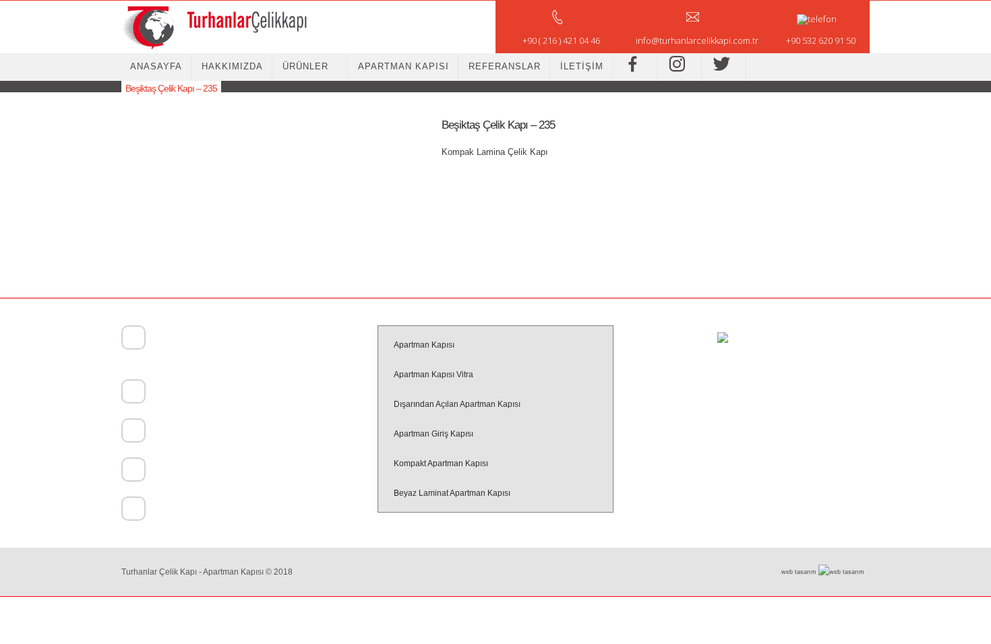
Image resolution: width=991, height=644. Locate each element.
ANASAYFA (156, 66)
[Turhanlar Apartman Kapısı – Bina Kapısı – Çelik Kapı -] (214, 27)
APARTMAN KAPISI (403, 66)
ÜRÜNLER (305, 66)
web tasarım (799, 572)
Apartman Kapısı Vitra (433, 374)
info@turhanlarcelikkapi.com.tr (203, 510)
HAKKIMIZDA (232, 66)
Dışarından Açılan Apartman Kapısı (457, 404)
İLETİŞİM (581, 66)
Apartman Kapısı (424, 345)
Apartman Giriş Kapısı (433, 434)
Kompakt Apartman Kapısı (441, 463)
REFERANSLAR (505, 66)
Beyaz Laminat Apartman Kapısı (452, 493)
